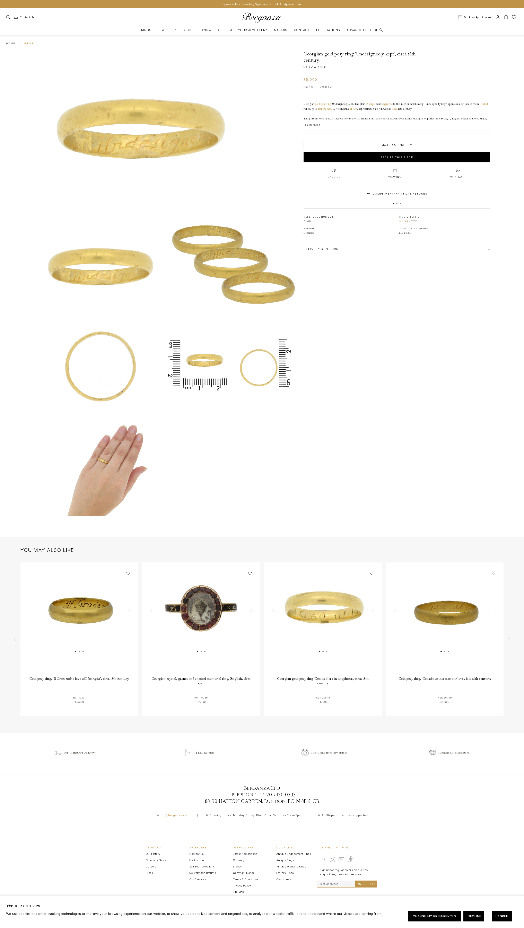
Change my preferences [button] (434, 916)
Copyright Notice (244, 872)
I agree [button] (502, 916)
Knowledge (211, 30)
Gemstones (283, 879)
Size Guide (405, 221)
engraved (387, 104)
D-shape (370, 104)
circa (395, 108)
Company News (156, 860)
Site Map (238, 891)
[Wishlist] (514, 16)
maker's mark (325, 108)
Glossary (238, 860)
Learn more (312, 125)
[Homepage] (262, 17)
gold (317, 104)
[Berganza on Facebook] (323, 859)
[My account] (497, 16)
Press (149, 872)
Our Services (197, 879)
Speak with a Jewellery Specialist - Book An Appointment (262, 4)
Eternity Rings (285, 872)
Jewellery (167, 30)
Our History (153, 853)
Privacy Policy (242, 885)
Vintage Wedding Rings (291, 866)
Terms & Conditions (245, 879)
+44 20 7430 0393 (276, 795)
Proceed (366, 884)
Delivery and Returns (202, 872)
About (189, 30)
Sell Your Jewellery (248, 30)
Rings (146, 30)
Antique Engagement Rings (293, 853)
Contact (302, 30)
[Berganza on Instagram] (332, 859)
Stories (237, 866)
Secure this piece (397, 157)
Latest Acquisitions (245, 853)
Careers (151, 866)
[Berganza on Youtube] (341, 859)
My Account (197, 860)
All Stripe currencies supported (345, 815)
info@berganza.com (174, 815)
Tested (484, 104)
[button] (393, 201)
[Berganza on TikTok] (350, 859)
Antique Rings (285, 860)
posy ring (326, 104)
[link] (79, 621)
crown (353, 108)
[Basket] (506, 16)
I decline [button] (473, 916)
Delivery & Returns (323, 249)
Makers (280, 30)
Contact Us (196, 853)
